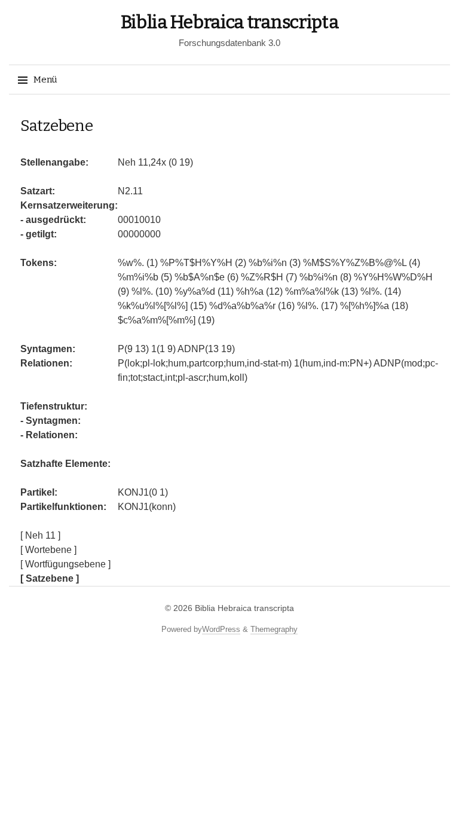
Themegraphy (274, 629)
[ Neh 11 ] (40, 535)
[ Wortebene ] (48, 550)
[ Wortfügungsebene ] (65, 564)
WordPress (221, 629)
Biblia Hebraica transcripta (230, 22)
